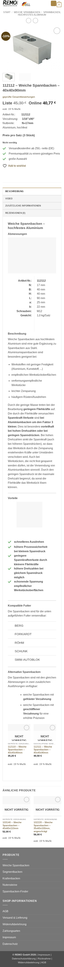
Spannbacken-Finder (15, 891)
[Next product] (28, 20)
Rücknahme (44, 958)
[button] (53, 3)
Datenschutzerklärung (24, 958)
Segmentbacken (12, 871)
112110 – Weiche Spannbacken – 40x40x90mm (17, 749)
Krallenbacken (11, 878)
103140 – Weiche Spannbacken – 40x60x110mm (12, 825)
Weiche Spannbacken (27, 12)
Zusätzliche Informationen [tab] (23, 205)
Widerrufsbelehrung (14, 924)
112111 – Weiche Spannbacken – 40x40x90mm (43, 749)
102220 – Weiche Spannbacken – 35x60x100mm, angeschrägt (43, 827)
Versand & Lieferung (15, 917)
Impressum (9, 937)
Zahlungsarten (11, 930)
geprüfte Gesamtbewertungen (19, 96)
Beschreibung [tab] (14, 191)
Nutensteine (10, 884)
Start (6, 12)
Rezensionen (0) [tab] (15, 213)
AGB (5, 911)
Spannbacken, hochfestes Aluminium (39, 13)
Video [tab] (8, 198)
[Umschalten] (11, 626)
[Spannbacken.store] (25, 3)
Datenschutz (10, 943)
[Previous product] (35, 20)
